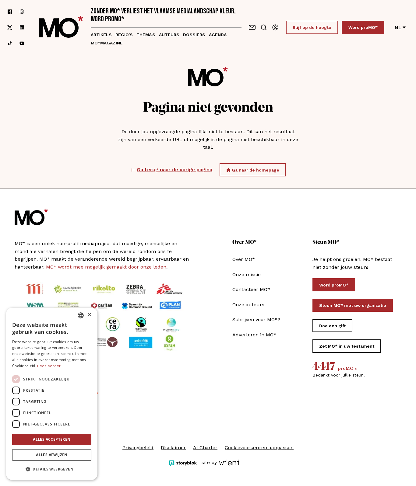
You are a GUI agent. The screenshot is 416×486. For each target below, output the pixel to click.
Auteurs (169, 34)
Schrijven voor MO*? (256, 319)
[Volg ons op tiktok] (9, 43)
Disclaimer (173, 447)
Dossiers (194, 34)
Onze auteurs (248, 304)
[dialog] (51, 394)
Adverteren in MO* (254, 335)
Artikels (101, 34)
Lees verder (49, 366)
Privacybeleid (137, 447)
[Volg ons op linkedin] (21, 27)
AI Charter (205, 447)
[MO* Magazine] (61, 27)
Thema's (145, 34)
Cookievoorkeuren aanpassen (259, 447)
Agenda (218, 34)
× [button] (89, 315)
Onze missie (246, 274)
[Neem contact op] (252, 27)
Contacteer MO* (251, 289)
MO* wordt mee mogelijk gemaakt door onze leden (106, 267)
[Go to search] (263, 27)
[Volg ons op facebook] (9, 11)
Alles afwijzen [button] (52, 454)
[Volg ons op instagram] (21, 11)
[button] (51, 469)
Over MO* (243, 259)
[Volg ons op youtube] (21, 43)
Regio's (124, 34)
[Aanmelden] (275, 27)
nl (398, 27)
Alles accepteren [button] (51, 439)
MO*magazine (107, 42)
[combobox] (81, 315)
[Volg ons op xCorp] (9, 27)
